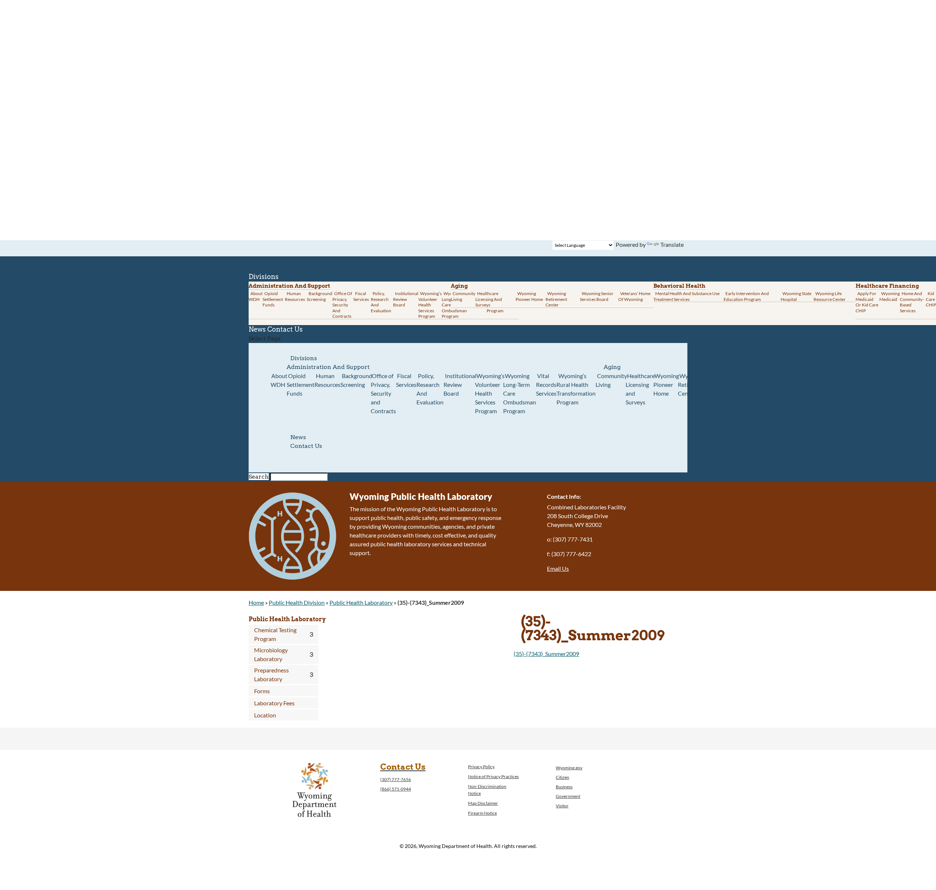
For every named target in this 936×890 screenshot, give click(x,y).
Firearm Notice (482, 813)
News (298, 437)
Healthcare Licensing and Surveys (488, 299)
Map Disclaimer (483, 803)
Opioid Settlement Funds (300, 384)
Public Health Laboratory (361, 602)
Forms (262, 690)
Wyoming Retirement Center (556, 299)
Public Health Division (297, 602)
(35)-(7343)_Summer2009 (546, 653)
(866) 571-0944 (395, 789)
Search (259, 476)
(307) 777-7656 (395, 779)
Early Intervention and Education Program (746, 296)
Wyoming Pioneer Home (529, 296)
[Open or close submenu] (311, 634)
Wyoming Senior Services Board (597, 296)
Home (256, 602)
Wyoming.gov (569, 767)
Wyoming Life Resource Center (830, 296)
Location (265, 715)
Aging (459, 286)
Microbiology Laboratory (271, 654)
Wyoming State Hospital (796, 296)
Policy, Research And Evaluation (381, 302)
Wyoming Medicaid (889, 296)
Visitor (562, 805)
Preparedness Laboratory (271, 674)
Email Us (558, 568)
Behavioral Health (679, 286)
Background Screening (319, 296)
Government (568, 796)
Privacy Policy (481, 766)
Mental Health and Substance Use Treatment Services (686, 296)
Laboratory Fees (274, 702)
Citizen (562, 777)
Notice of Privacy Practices (493, 776)
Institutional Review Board (405, 299)
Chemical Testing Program (275, 634)
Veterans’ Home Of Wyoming (634, 296)
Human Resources (295, 296)
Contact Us (285, 329)
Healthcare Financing (887, 286)
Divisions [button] (303, 358)
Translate (672, 244)
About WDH (279, 380)
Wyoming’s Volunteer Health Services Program (430, 305)
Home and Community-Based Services (912, 302)
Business (564, 786)
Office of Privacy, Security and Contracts (342, 305)
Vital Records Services (546, 384)
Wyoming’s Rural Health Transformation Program (576, 389)
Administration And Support (328, 366)
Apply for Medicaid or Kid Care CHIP (867, 302)
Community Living (463, 296)
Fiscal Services (361, 296)
